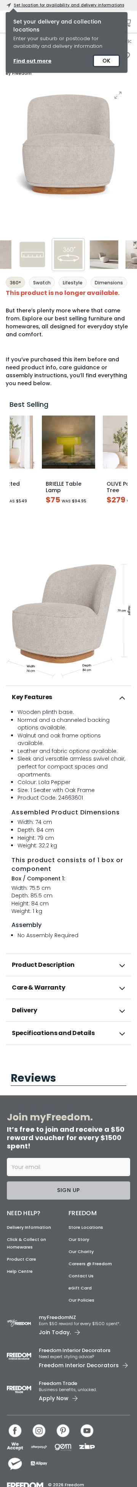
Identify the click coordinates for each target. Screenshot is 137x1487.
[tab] (68, 697)
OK (106, 60)
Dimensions (109, 282)
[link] (68, 1061)
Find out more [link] (32, 60)
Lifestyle (73, 282)
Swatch (42, 282)
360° (15, 282)
